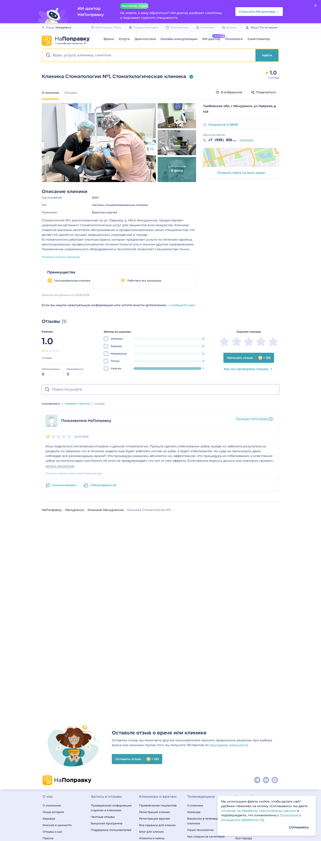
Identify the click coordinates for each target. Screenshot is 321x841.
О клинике (195, 805)
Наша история (53, 812)
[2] (47, 351)
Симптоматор (259, 39)
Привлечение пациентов (158, 805)
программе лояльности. (229, 745)
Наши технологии (200, 830)
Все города (243, 838)
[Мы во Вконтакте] (266, 780)
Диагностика (145, 39)
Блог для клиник (151, 831)
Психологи (234, 39)
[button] (149, 55)
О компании (52, 805)
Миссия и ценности (57, 825)
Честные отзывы (103, 816)
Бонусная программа (107, 823)
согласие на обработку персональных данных (259, 811)
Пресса (48, 838)
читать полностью (59, 466)
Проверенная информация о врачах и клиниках (111, 808)
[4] (54, 351)
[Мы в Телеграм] (257, 780)
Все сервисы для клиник (157, 825)
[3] (50, 351)
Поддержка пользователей (111, 830)
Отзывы (70, 93)
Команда (193, 812)
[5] (57, 351)
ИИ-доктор (211, 39)
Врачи (109, 39)
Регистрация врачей (154, 818)
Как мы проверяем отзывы (246, 369)
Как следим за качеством (205, 836)
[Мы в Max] (274, 780)
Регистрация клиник (154, 812)
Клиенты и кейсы (151, 838)
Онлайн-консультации (178, 39)
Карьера (49, 818)
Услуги (124, 39)
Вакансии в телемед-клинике (203, 821)
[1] (43, 351)
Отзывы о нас (52, 831)
